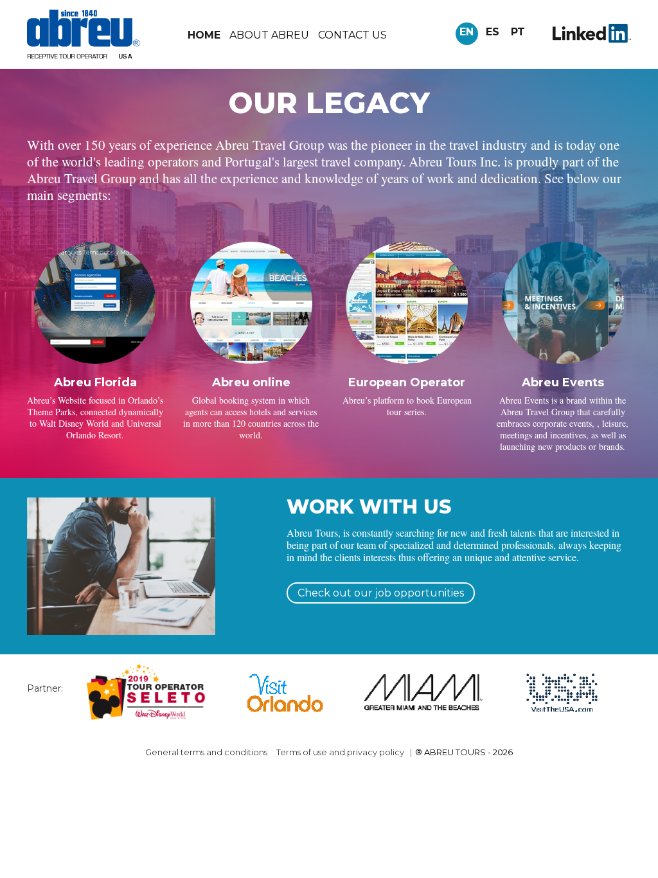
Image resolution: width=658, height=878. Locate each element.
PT (518, 32)
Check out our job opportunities (381, 593)
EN (466, 32)
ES (492, 32)
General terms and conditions (206, 752)
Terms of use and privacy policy (340, 752)
